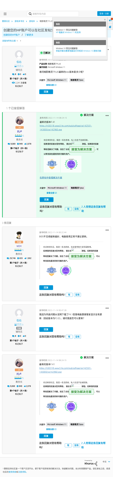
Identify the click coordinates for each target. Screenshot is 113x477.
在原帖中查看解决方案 (51, 177)
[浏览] (4, 13)
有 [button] (68, 208)
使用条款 (12, 472)
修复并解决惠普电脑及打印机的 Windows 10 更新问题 (78, 51)
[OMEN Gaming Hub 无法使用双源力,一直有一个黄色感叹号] (20, 41)
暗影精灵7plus (77, 80)
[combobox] (53, 14)
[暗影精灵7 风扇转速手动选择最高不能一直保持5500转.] (17, 41)
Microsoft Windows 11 (56, 80)
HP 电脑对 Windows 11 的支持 (68, 32)
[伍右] (19, 54)
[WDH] (19, 235)
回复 (46, 91)
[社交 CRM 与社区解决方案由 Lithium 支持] (91, 463)
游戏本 (32, 21)
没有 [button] (76, 208)
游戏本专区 (19, 21)
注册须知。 (23, 472)
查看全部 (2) (51, 85)
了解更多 (29, 35)
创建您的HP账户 (11, 35)
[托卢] (19, 120)
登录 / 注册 (104, 13)
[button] (107, 115)
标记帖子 (19, 86)
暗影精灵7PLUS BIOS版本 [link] (50, 21)
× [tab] (105, 19)
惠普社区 (6, 21)
